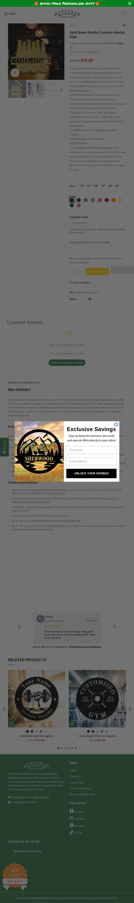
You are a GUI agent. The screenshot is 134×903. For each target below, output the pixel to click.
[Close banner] (129, 3)
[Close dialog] (116, 424)
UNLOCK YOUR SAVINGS (91, 473)
